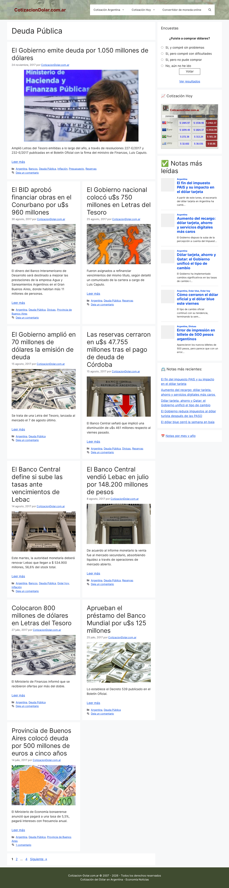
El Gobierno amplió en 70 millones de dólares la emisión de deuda (44, 346)
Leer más (18, 162)
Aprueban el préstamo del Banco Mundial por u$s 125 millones (116, 619)
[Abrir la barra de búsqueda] (210, 9)
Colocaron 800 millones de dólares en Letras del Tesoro (42, 615)
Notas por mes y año (181, 436)
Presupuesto (76, 168)
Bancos (33, 168)
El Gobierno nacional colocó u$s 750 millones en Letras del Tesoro (119, 201)
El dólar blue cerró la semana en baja (188, 422)
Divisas (51, 309)
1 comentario (23, 844)
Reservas (91, 168)
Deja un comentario (27, 172)
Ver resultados (189, 81)
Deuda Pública (47, 168)
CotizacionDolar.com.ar (40, 10)
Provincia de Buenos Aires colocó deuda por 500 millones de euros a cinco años (41, 742)
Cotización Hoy (141, 9)
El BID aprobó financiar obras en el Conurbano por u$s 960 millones (41, 201)
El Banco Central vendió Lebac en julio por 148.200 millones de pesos (118, 480)
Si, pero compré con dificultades (188, 53)
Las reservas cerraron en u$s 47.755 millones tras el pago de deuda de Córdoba (119, 349)
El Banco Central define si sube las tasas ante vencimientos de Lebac (37, 484)
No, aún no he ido (178, 66)
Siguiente (38, 859)
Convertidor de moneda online (181, 9)
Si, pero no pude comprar (183, 60)
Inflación (62, 168)
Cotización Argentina (107, 9)
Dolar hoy (63, 583)
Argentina (21, 168)
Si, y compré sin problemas (184, 47)
